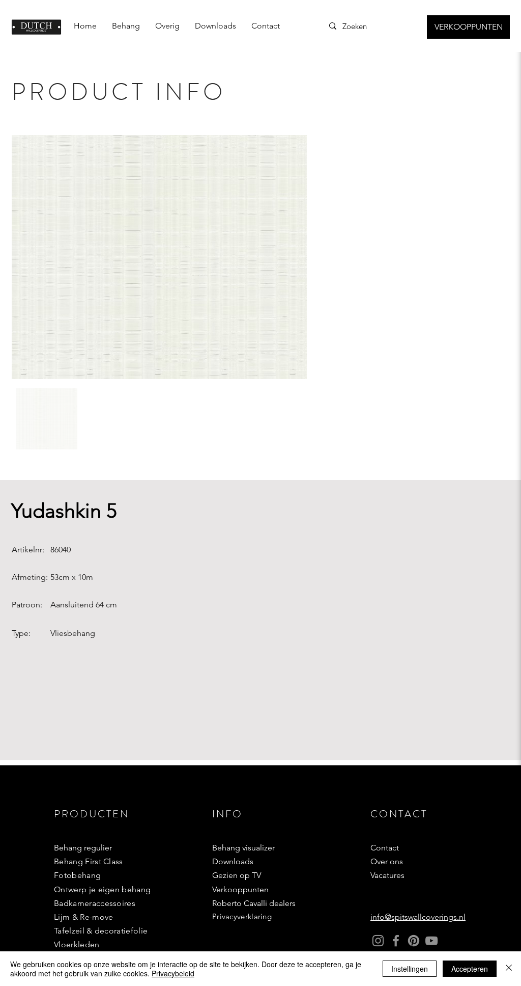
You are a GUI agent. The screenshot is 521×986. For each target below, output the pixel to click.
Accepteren (469, 969)
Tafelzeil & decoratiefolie (101, 931)
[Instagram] (378, 940)
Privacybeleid (173, 973)
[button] (126, 26)
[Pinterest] (413, 940)
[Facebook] (395, 940)
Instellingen (409, 969)
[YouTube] (431, 940)
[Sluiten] (509, 969)
